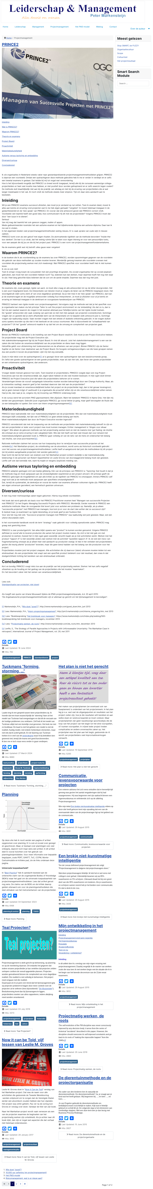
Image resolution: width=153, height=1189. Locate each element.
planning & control (11, 911)
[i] (3, 606)
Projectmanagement (59, 26)
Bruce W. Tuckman (23, 768)
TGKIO (36, 911)
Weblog (99, 26)
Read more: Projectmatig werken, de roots (81, 1069)
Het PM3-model (82, 26)
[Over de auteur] (148, 29)
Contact (113, 26)
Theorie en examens (11, 136)
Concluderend (8, 165)
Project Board (8, 141)
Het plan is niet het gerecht (83, 666)
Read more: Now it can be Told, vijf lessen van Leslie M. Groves (30, 1158)
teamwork (7, 768)
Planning (10, 794)
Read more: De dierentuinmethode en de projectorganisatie (86, 1135)
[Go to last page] (24, 1184)
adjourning (8, 778)
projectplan (28, 1019)
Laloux (24, 1024)
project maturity (38, 763)
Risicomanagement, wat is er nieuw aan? (24, 1178)
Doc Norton (21, 778)
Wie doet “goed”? (30, 606)
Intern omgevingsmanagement (41, 611)
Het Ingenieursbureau (68, 941)
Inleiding (5, 122)
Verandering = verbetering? (70, 953)
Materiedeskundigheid (12, 151)
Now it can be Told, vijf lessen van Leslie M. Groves (27, 1042)
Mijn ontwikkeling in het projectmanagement (81, 928)
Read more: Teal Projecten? (17, 1031)
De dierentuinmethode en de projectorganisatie (85, 1080)
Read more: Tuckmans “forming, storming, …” (25, 785)
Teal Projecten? (16, 927)
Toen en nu (63, 950)
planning (26, 911)
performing (40, 773)
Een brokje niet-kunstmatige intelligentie (88, 806)
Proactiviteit (7, 146)
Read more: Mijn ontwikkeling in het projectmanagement (86, 1005)
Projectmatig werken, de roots (25, 624)
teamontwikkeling (41, 768)
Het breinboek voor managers (41, 616)
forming (6, 773)
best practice (8, 763)
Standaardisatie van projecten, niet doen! (20, 584)
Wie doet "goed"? (14, 1169)
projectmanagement (11, 658)
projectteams (27, 736)
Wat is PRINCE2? (9, 127)
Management (38, 26)
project (55, 658)
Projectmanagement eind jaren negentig (76, 938)
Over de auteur (137, 28)
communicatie (86, 837)
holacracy (7, 1024)
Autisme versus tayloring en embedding (20, 155)
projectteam (23, 763)
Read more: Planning (14, 919)
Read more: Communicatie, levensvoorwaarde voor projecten (86, 845)
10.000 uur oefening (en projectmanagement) (26, 1172)
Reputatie (63, 944)
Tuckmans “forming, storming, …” (21, 668)
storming (17, 773)
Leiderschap (20, 26)
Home (5, 26)
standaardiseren (41, 658)
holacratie (41, 1019)
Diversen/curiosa (9, 160)
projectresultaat (30, 1144)
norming (28, 773)
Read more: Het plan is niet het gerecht (80, 767)
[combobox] (133, 83)
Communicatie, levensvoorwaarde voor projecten (81, 780)
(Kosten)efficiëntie (66, 947)
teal (16, 1024)
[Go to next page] (21, 1184)
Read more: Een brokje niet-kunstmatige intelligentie (86, 917)
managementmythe (11, 1149)
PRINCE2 (10, 44)
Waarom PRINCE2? (10, 131)
